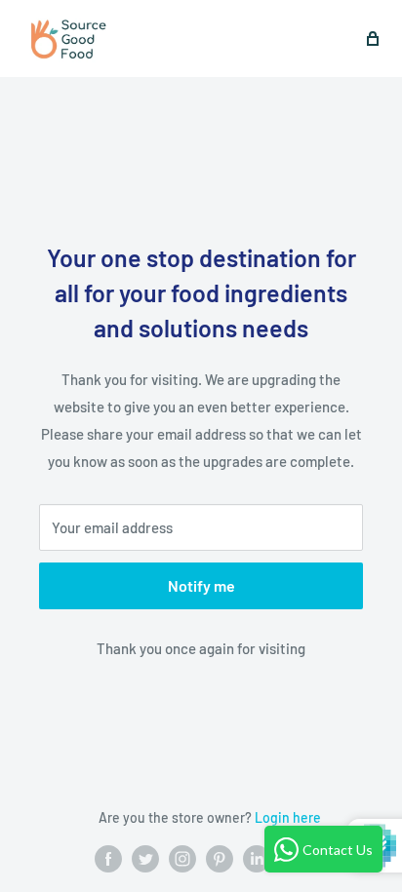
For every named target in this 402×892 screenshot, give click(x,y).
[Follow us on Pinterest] (219, 859)
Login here (288, 817)
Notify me (201, 585)
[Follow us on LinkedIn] (256, 859)
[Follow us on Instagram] (182, 859)
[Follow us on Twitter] (145, 859)
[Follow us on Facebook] (108, 859)
